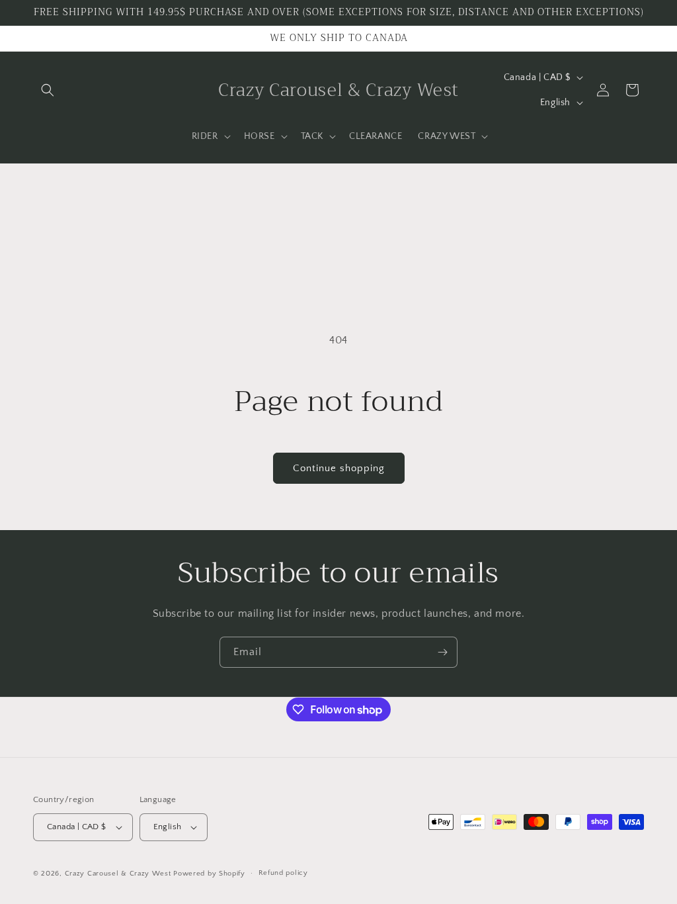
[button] (47, 90)
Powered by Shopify (209, 874)
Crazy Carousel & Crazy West (118, 874)
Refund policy (283, 873)
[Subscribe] (442, 652)
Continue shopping (339, 468)
